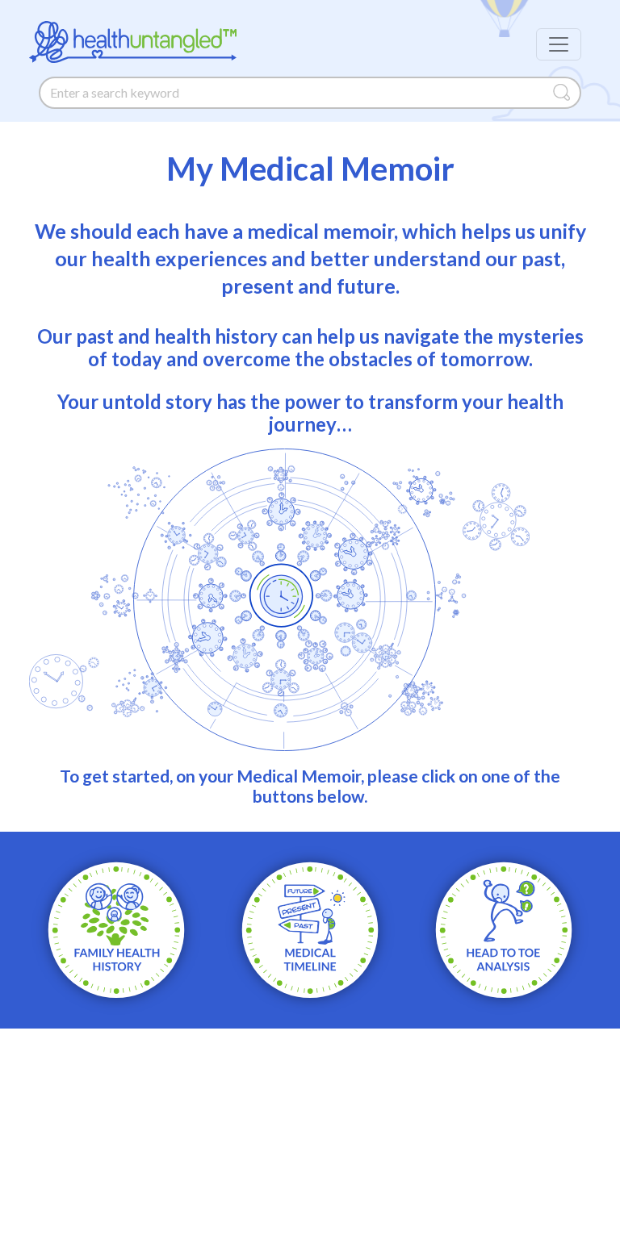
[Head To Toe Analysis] (504, 928)
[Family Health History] (116, 928)
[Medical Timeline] (310, 928)
